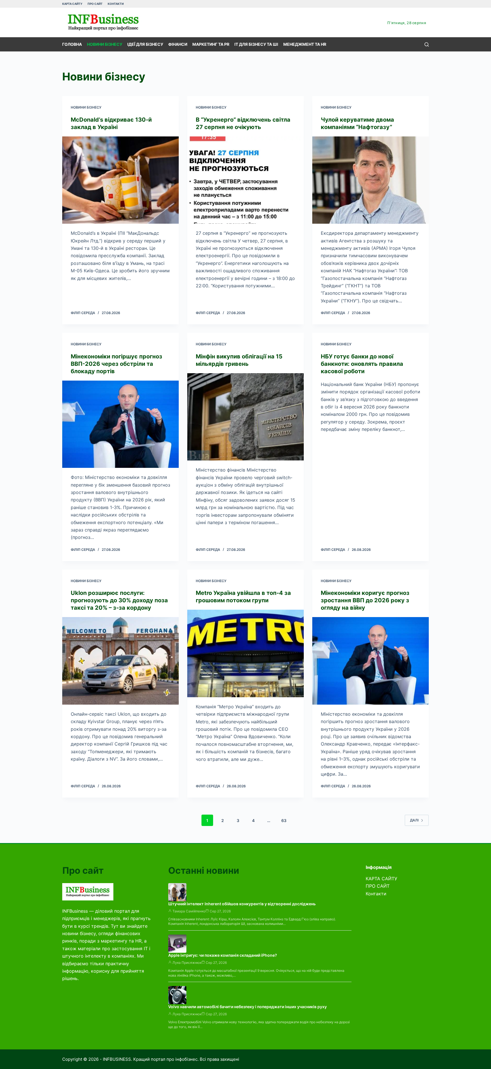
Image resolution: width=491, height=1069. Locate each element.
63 (283, 820)
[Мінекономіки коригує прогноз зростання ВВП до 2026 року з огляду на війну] (370, 661)
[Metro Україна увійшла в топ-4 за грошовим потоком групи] (245, 653)
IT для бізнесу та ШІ (256, 44)
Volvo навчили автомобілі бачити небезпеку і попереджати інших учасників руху (247, 1006)
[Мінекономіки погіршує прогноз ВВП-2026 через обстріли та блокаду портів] (120, 424)
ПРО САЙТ (95, 3)
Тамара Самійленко (188, 911)
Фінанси (177, 44)
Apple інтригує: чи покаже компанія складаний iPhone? (222, 955)
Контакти (116, 3)
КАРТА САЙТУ (72, 3)
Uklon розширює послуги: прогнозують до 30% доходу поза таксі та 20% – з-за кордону (119, 600)
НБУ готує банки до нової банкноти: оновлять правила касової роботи (362, 364)
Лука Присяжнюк (186, 962)
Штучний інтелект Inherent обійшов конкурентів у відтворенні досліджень (242, 903)
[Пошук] (427, 44)
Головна (72, 44)
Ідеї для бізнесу (145, 44)
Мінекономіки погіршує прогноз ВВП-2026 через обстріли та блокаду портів (116, 364)
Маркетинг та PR (210, 44)
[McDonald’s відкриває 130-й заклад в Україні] (120, 180)
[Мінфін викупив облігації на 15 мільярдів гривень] (245, 417)
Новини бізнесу (104, 44)
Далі (414, 820)
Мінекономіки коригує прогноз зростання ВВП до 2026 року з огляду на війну (365, 600)
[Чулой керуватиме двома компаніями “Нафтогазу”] (370, 180)
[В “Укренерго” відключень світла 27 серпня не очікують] (245, 180)
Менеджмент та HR (304, 44)
